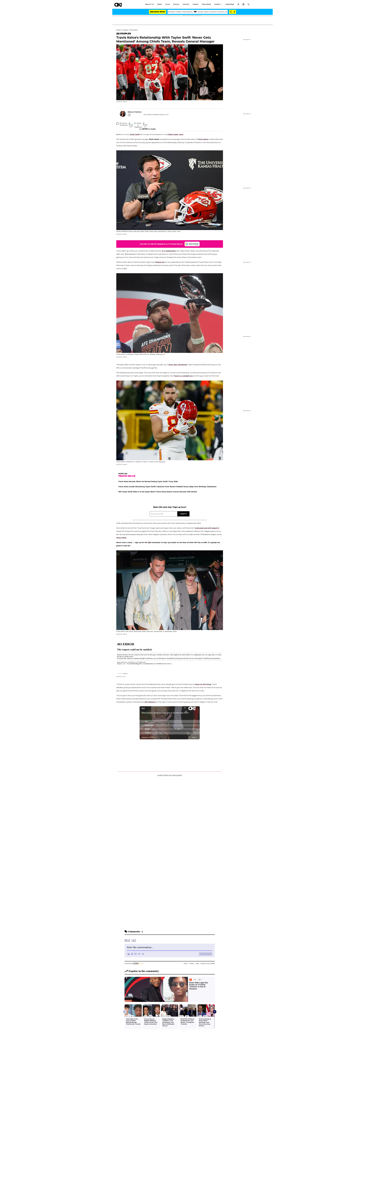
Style (167, 4)
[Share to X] (131, 123)
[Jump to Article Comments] (117, 123)
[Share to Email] (145, 123)
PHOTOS (186, 4)
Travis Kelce (133, 30)
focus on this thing (203, 684)
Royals (176, 4)
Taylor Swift (135, 134)
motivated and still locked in (207, 528)
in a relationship (169, 251)
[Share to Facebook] (124, 123)
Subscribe (229, 4)
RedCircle (125, 673)
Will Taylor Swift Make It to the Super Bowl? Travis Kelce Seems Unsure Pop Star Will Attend (157, 492)
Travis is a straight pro (183, 376)
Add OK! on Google (149, 129)
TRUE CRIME (206, 4)
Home (118, 30)
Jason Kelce (121, 538)
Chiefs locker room (175, 134)
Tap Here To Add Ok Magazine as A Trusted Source (161, 244)
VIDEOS (195, 4)
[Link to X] (248, 4)
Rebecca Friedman (135, 112)
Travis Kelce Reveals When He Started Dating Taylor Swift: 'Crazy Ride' (148, 481)
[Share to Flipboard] (138, 123)
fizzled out (159, 262)
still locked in (150, 702)
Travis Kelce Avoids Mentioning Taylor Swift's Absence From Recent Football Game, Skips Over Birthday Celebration (167, 487)
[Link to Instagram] (243, 4)
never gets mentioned (177, 365)
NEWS (159, 4)
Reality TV (149, 4)
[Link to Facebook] (238, 4)
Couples (125, 30)
